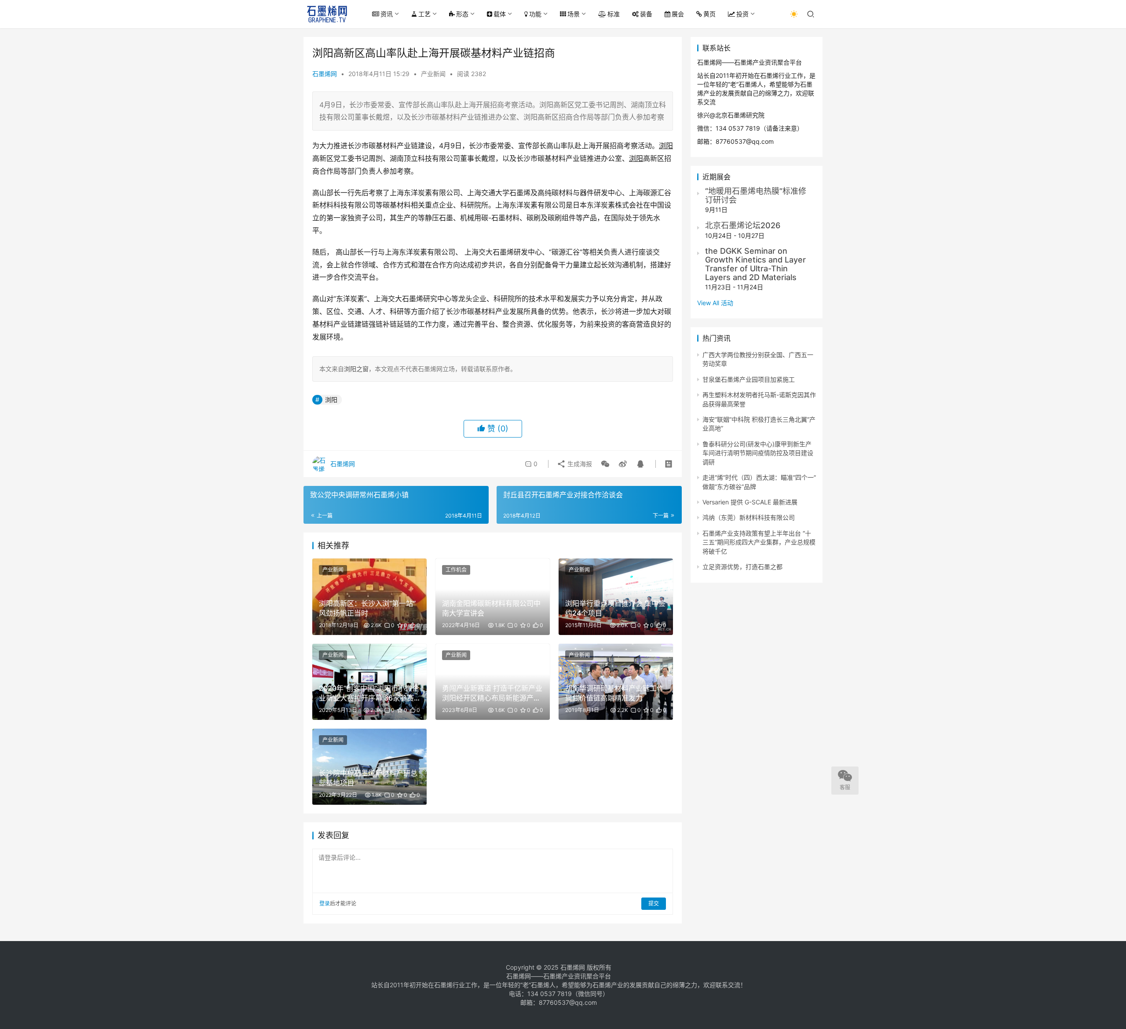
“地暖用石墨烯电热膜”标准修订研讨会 (755, 195)
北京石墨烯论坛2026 (742, 225)
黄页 (709, 14)
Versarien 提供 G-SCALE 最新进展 (749, 502)
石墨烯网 (324, 73)
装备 (646, 14)
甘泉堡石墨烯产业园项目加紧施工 (748, 379)
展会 (678, 14)
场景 (573, 14)
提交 (653, 903)
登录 (324, 903)
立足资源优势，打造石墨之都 (742, 566)
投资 (742, 14)
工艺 (424, 14)
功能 (535, 14)
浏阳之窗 (356, 368)
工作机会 (456, 569)
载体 (500, 14)
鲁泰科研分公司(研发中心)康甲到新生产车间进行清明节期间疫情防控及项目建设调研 (757, 453)
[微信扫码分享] (605, 464)
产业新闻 (433, 73)
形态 (462, 14)
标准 (613, 14)
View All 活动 (715, 303)
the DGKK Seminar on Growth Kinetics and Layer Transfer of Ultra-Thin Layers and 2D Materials (755, 263)
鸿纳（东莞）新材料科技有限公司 (748, 517)
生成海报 (579, 463)
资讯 (386, 14)
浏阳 (331, 399)
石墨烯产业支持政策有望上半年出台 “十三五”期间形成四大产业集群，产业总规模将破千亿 (758, 542)
